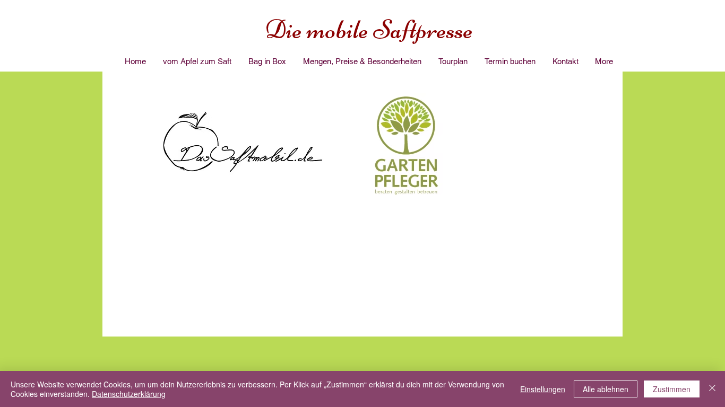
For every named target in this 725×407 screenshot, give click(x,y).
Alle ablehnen (605, 389)
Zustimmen (672, 389)
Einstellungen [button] (542, 389)
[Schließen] (712, 389)
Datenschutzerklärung (129, 393)
